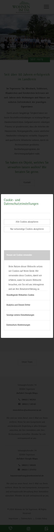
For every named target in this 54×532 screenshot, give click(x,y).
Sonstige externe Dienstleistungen (20, 315)
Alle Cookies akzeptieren (27, 222)
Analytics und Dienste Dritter (18, 305)
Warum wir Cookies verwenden (19, 255)
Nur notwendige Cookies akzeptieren (27, 229)
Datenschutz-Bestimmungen (18, 325)
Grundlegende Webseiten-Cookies (20, 295)
